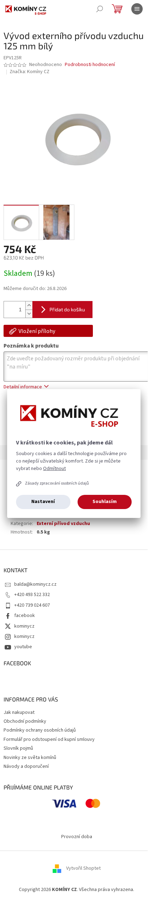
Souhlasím (105, 501)
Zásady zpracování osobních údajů (57, 483)
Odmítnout (54, 468)
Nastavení (43, 501)
